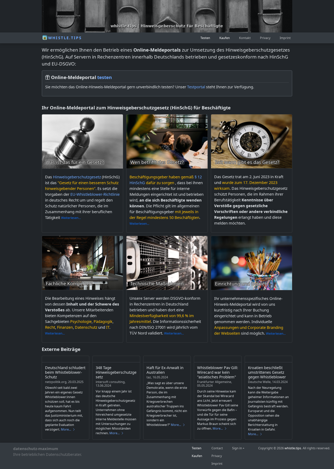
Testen (205, 38)
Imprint (285, 38)
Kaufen (224, 38)
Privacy (265, 38)
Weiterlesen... (71, 218)
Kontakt (245, 38)
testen (104, 77)
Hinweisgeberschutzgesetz (77, 177)
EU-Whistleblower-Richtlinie (95, 194)
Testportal (196, 86)
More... (66, 429)
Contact (217, 448)
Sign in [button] (237, 448)
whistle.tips (293, 448)
